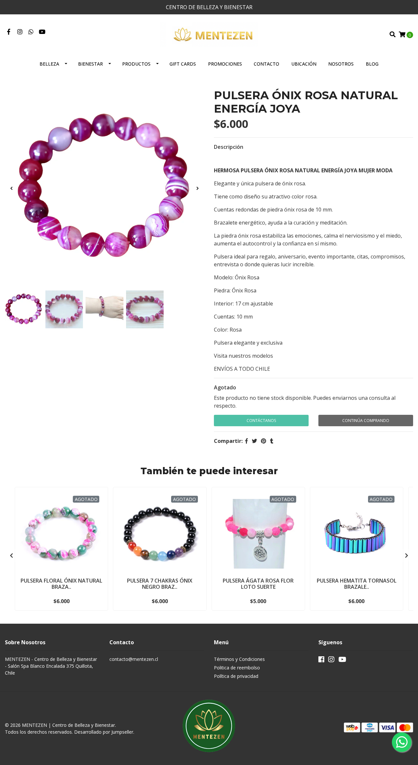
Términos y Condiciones (239, 659)
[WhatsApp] (31, 32)
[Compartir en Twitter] (254, 441)
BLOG (372, 64)
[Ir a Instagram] (20, 32)
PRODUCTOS (136, 64)
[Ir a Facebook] (8, 32)
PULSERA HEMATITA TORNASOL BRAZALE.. (356, 583)
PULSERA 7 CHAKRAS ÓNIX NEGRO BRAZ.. (159, 583)
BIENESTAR (90, 64)
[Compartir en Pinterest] (263, 441)
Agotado (225, 387)
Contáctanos (261, 420)
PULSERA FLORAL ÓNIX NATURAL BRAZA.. (61, 583)
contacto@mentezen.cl (133, 659)
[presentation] (11, 188)
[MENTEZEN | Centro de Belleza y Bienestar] (209, 34)
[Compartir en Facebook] (246, 441)
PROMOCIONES (225, 64)
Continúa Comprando (365, 420)
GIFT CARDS (182, 64)
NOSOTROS (341, 64)
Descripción (228, 146)
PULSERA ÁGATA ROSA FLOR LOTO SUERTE (258, 583)
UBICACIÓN (303, 64)
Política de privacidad (236, 676)
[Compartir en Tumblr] (271, 441)
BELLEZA (49, 64)
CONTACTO (266, 64)
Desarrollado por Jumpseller (103, 732)
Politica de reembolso (237, 667)
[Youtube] (42, 32)
